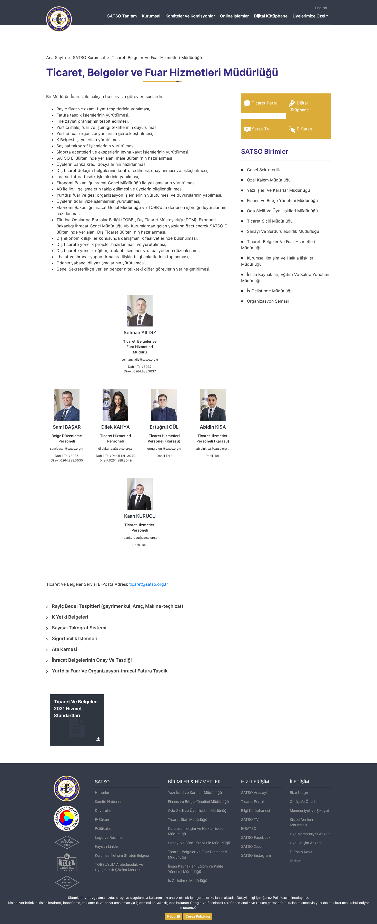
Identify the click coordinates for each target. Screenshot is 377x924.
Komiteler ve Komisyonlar (190, 15)
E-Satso (304, 128)
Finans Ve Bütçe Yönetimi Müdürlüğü (282, 200)
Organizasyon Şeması (268, 301)
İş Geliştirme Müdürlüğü (270, 290)
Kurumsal (151, 15)
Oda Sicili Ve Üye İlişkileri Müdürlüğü (282, 210)
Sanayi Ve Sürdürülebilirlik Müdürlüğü (283, 231)
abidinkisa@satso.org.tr (213, 448)
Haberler (102, 792)
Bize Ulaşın (299, 792)
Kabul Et (173, 916)
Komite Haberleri (108, 801)
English (321, 8)
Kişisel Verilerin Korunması (302, 822)
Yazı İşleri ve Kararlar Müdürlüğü (195, 792)
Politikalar (103, 828)
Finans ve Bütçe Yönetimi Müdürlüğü (198, 801)
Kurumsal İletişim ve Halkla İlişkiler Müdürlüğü (196, 831)
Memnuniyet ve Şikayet (309, 810)
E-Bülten (102, 819)
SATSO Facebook (256, 837)
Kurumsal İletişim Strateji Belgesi (122, 855)
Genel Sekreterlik (263, 169)
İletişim (295, 861)
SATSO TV (250, 819)
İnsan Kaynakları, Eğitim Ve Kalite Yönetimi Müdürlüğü (285, 277)
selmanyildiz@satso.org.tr (140, 359)
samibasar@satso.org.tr (66, 448)
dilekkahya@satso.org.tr (115, 448)
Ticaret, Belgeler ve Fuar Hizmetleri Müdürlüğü (197, 854)
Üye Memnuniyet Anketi (310, 834)
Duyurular (103, 810)
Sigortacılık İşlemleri (74, 638)
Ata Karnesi (64, 649)
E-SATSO (248, 828)
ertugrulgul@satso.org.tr (164, 448)
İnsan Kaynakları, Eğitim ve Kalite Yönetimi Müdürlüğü (195, 869)
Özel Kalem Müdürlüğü (269, 179)
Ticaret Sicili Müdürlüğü (270, 221)
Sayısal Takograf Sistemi (79, 627)
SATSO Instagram (256, 855)
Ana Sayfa (56, 57)
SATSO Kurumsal (89, 57)
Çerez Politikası (197, 916)
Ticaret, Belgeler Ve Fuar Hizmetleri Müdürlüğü (157, 57)
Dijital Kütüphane (270, 15)
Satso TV (261, 128)
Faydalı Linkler (107, 846)
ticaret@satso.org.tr (148, 584)
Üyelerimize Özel (309, 15)
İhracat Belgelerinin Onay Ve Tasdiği (92, 660)
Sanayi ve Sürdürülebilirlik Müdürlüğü (199, 843)
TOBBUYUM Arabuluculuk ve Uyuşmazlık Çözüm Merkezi (119, 867)
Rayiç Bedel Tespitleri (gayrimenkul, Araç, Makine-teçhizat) (117, 606)
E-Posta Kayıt (301, 852)
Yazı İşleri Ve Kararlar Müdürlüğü (278, 190)
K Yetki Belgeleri (70, 617)
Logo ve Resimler (109, 837)
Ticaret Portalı (266, 102)
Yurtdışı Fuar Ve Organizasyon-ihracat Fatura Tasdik (109, 670)
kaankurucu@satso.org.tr (140, 538)
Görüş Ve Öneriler (304, 801)
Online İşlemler (234, 15)
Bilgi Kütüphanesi (255, 810)
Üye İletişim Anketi (305, 843)
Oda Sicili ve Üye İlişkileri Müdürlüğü (198, 810)
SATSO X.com (252, 846)
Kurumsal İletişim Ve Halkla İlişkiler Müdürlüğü (277, 261)
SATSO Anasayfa (255, 792)
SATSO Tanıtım (122, 15)
